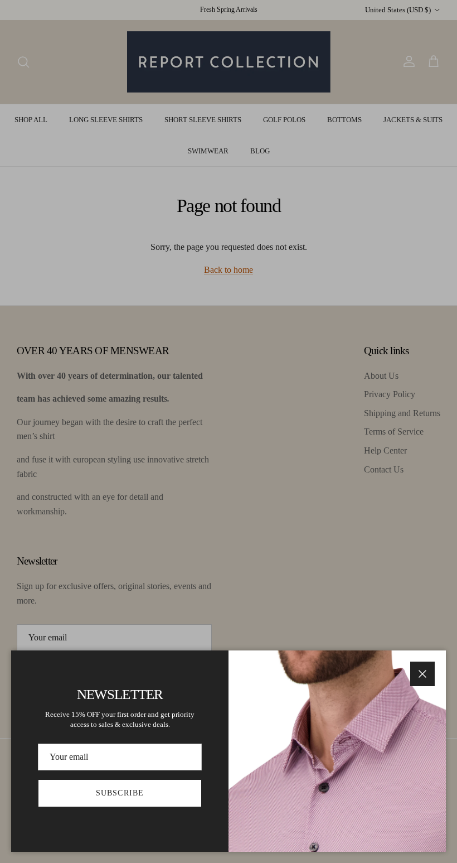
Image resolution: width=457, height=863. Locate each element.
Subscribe (120, 793)
